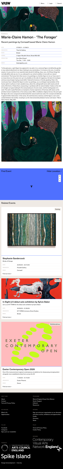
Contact (3, 401)
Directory (35, 418)
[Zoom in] (59, 176)
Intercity (19, 463)
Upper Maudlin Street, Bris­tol (28, 55)
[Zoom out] (59, 178)
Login (50, 3)
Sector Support (37, 401)
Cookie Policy (37, 430)
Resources (36, 405)
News (34, 420)
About (3, 399)
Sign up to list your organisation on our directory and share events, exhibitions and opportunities (47, 413)
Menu (42, 3)
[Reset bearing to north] (59, 181)
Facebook (4, 428)
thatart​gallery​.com (21, 63)
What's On (4, 412)
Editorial (35, 403)
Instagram (4, 430)
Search (59, 3)
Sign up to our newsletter (8, 432)
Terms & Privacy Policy (8, 403)
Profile (35, 416)
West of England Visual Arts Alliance (43, 399)
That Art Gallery (21, 50)
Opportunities (5, 414)
